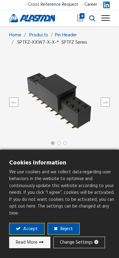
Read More (27, 242)
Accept (30, 229)
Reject (66, 229)
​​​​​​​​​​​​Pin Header (66, 34)
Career (91, 4)
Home (15, 34)
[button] (92, 18)
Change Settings (76, 242)
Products (38, 34)
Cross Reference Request (53, 4)
